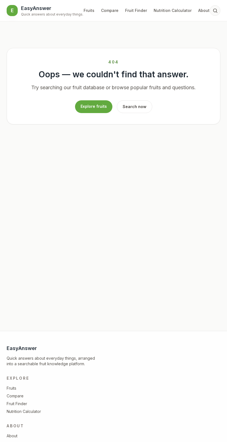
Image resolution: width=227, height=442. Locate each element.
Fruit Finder (136, 10)
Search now (134, 106)
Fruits (89, 10)
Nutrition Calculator (173, 10)
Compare (109, 10)
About (204, 10)
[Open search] (215, 10)
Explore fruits (94, 106)
